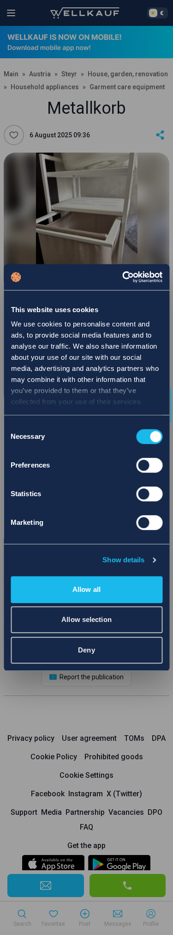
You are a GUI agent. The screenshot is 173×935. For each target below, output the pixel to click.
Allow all (86, 589)
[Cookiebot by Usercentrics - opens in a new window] (123, 277)
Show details (123, 560)
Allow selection (86, 619)
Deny (86, 650)
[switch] (149, 465)
